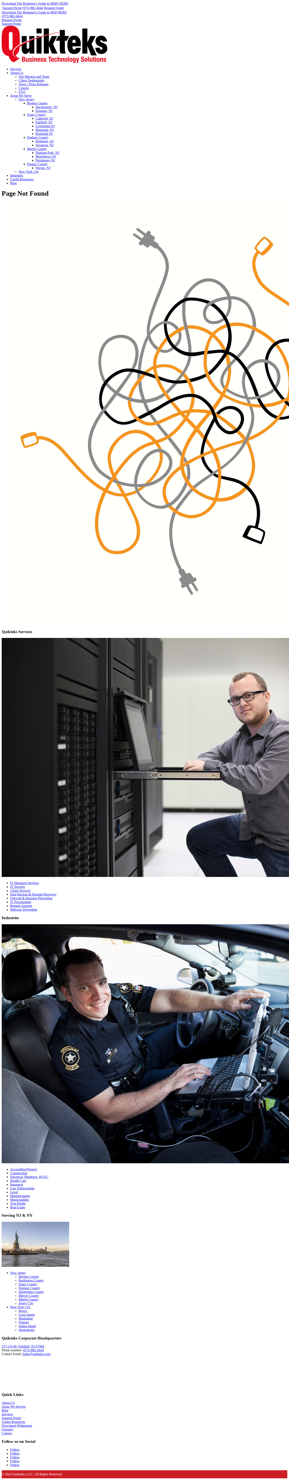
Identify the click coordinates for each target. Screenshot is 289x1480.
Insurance (16, 1184)
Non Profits (18, 1203)
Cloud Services (20, 890)
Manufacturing (20, 1196)
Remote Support (21, 906)
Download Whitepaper (17, 1425)
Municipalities (19, 1199)
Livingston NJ (45, 126)
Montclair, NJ (45, 130)
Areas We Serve (21, 95)
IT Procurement (20, 902)
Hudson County (37, 137)
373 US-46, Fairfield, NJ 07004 (23, 1346)
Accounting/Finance (23, 1169)
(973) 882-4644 (12, 16)
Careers (24, 88)
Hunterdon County (31, 1292)
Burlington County (31, 1280)
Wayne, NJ (43, 168)
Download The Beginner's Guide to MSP (34, 12)
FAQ (22, 92)
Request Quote (54, 8)
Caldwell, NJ (44, 118)
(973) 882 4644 (32, 8)
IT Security (17, 887)
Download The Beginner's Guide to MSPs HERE (35, 3)
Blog (13, 183)
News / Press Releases (33, 84)
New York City (29, 171)
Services (15, 69)
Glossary (8, 1429)
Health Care (18, 1180)
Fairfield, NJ (44, 122)
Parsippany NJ (45, 160)
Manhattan (26, 1318)
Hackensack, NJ (46, 107)
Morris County (37, 149)
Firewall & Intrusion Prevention (31, 898)
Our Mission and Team (34, 76)
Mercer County (29, 1295)
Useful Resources (22, 179)
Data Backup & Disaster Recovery (33, 894)
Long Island (27, 1314)
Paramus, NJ (44, 111)
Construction (18, 1173)
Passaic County (37, 164)
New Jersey (26, 99)
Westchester (26, 1330)
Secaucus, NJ (45, 145)
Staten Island (27, 1326)
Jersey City (26, 1303)
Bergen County (37, 103)
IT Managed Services (24, 883)
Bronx (23, 1311)
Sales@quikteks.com (36, 1354)
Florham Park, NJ (47, 152)
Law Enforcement (22, 1188)
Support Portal (12, 8)
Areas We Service (14, 1406)
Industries (16, 175)
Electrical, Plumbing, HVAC (29, 1177)
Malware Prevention (23, 909)
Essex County (36, 114)
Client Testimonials (31, 80)
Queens (24, 1322)
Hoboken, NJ (45, 141)
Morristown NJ (46, 156)
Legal (14, 1192)
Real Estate (17, 1207)
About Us (16, 73)
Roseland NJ (44, 133)
